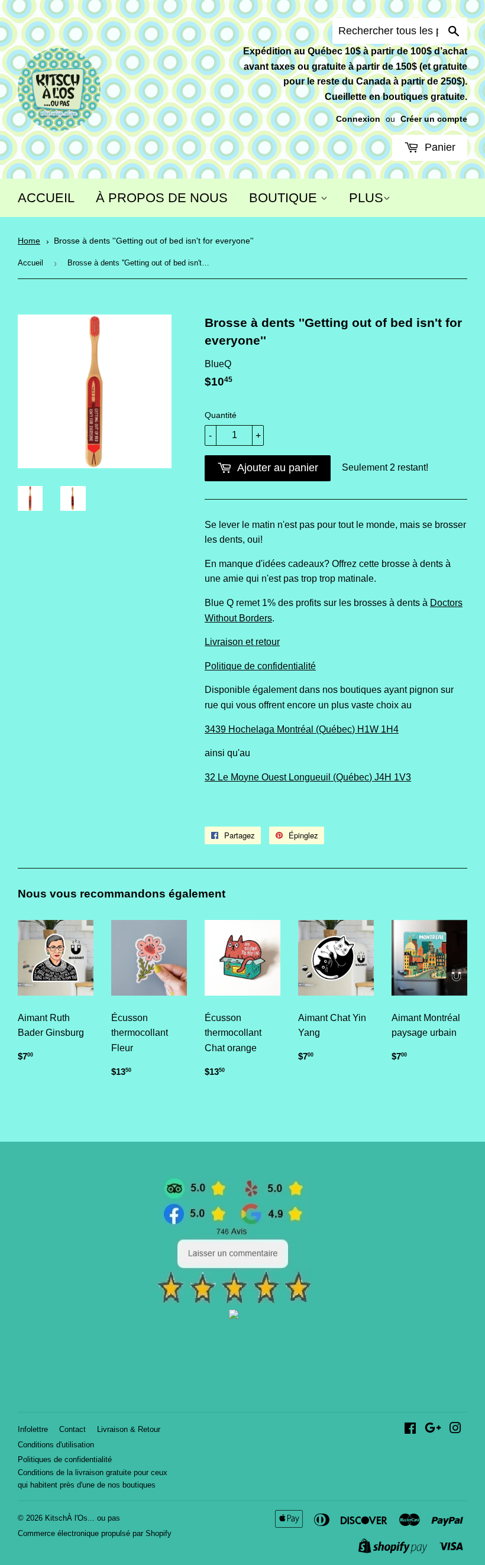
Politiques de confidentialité (65, 1459)
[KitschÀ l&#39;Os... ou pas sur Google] (433, 1429)
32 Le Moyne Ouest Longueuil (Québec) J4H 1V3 (308, 777)
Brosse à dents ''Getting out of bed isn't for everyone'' (154, 240)
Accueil (30, 262)
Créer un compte (433, 119)
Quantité (221, 415)
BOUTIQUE (285, 197)
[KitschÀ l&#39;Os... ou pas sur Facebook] (410, 1429)
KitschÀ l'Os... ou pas (82, 1518)
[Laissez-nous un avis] (234, 1301)
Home (29, 240)
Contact (72, 1429)
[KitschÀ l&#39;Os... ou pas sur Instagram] (455, 1429)
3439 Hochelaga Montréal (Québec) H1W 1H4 (302, 729)
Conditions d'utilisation (56, 1444)
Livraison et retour (242, 642)
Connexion (358, 119)
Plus (366, 197)
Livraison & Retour (128, 1429)
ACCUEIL (46, 197)
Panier (438, 147)
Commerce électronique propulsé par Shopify (95, 1533)
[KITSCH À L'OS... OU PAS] (233, 1316)
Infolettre (33, 1429)
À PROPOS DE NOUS (162, 197)
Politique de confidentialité (260, 666)
